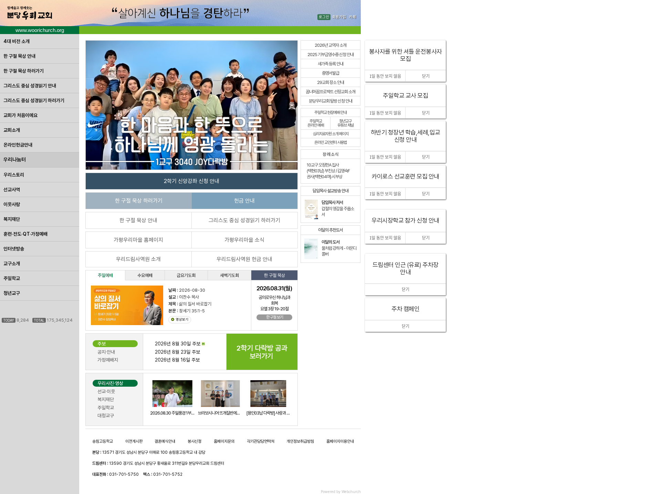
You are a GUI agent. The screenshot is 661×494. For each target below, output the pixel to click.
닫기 (405, 326)
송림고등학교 (102, 441)
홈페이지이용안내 (340, 441)
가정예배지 (107, 360)
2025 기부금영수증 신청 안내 (330, 54)
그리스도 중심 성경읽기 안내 (29, 85)
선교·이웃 (106, 391)
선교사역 (11, 189)
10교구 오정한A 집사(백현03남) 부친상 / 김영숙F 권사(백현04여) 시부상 (328, 170)
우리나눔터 (14, 160)
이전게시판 (134, 441)
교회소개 (11, 130)
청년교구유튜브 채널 (345, 123)
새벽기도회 (229, 275)
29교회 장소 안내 (330, 82)
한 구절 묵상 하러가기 (23, 71)
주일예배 (105, 275)
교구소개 (11, 263)
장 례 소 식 (330, 154)
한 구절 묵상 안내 (19, 56)
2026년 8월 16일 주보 (177, 360)
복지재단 (11, 219)
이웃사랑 (11, 204)
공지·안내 (106, 352)
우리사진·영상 (110, 383)
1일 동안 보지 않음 (385, 238)
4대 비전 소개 (16, 41)
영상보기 (182, 319)
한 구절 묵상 (274, 275)
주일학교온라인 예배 (315, 123)
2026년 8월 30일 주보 (178, 343)
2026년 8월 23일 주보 (177, 352)
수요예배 (145, 275)
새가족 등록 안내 (330, 63)
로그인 (324, 17)
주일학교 (11, 278)
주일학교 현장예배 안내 (330, 112)
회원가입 (339, 17)
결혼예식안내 (165, 441)
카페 (352, 17)
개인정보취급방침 (300, 441)
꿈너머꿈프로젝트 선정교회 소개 (330, 91)
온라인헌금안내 (17, 145)
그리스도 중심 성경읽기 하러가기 (33, 100)
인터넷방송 (13, 248)
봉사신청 (194, 441)
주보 (101, 343)
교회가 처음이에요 (20, 115)
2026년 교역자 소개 (330, 45)
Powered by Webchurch (341, 492)
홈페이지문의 (224, 441)
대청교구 (105, 415)
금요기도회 (186, 275)
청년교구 (11, 293)
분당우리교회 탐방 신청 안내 (330, 101)
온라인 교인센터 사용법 (330, 142)
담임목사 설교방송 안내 (330, 190)
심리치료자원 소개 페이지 (330, 133)
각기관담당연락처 (260, 441)
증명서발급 (330, 73)
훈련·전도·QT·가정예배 (25, 234)
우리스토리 (13, 175)
